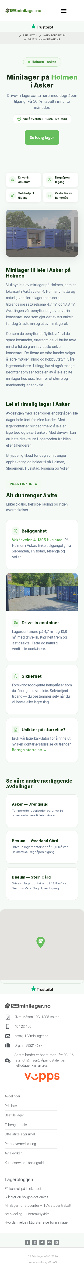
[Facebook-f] (27, 1242)
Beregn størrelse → (29, 750)
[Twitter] (42, 1242)
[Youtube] (49, 1242)
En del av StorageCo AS (42, 1262)
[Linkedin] (56, 1242)
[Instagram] (34, 1242)
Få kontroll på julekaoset (23, 1189)
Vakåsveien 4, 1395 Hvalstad (45, 119)
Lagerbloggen (19, 1179)
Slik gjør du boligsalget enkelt (26, 1197)
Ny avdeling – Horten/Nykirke (27, 1214)
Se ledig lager (42, 137)
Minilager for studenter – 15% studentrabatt (38, 1205)
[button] (64, 10)
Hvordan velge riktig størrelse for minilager (37, 1222)
